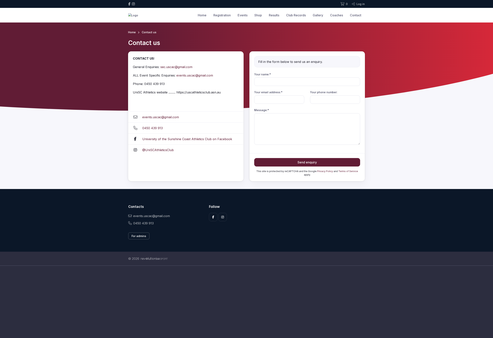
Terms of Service (348, 171)
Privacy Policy (325, 171)
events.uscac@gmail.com (194, 75)
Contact (355, 15)
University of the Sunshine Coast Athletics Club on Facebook (187, 139)
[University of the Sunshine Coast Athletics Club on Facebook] (129, 4)
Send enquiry (307, 162)
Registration (222, 15)
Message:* (261, 110)
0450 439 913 (152, 128)
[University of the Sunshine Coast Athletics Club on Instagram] (133, 4)
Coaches (336, 15)
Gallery (318, 15)
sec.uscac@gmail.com (176, 67)
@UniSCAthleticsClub (158, 150)
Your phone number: (323, 92)
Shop (258, 15)
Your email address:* (268, 92)
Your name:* (262, 74)
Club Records (296, 15)
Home (202, 15)
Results (274, 15)
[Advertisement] (243, 302)
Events (242, 15)
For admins (139, 236)
